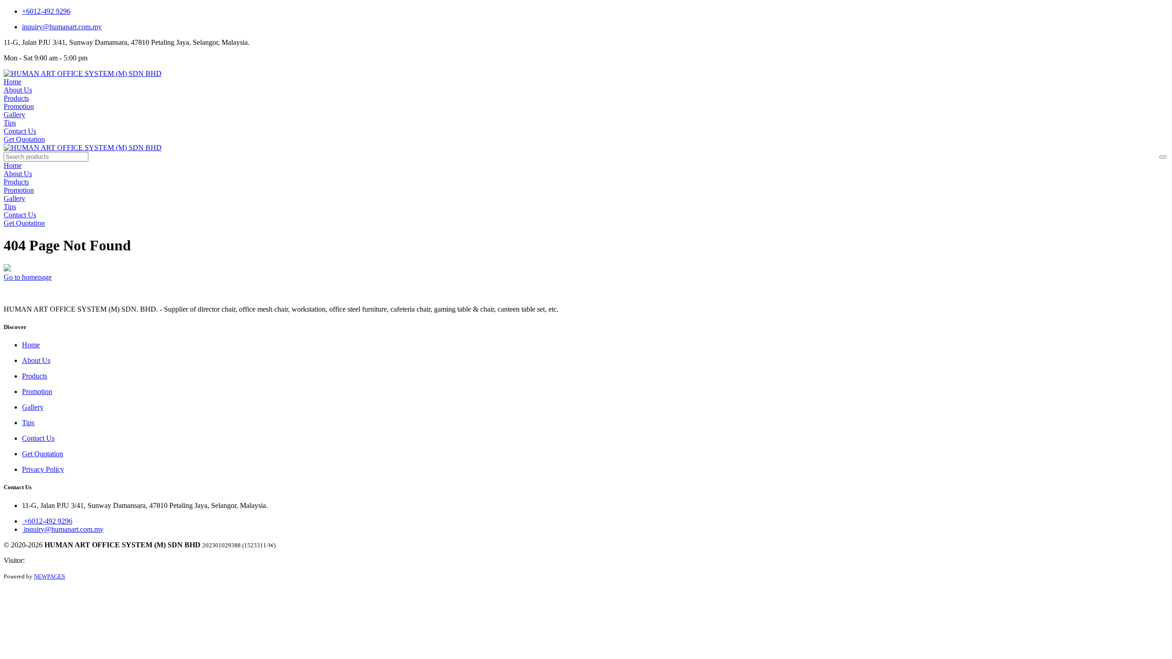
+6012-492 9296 (46, 11)
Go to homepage (28, 277)
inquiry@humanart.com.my (62, 27)
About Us (18, 90)
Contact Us (20, 131)
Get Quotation (24, 139)
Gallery (14, 115)
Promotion (19, 106)
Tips (10, 123)
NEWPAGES (49, 576)
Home (13, 82)
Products (16, 98)
